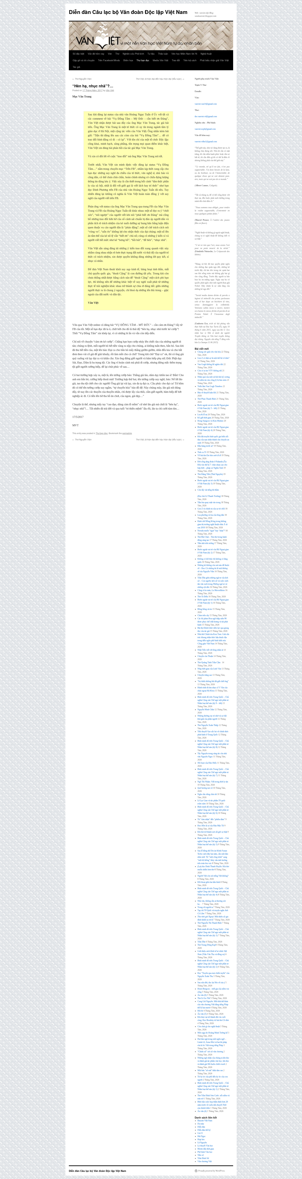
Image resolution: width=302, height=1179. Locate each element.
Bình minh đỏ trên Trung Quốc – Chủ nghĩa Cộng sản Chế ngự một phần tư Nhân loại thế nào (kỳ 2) (213, 963)
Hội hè (200, 1011)
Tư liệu (151, 53)
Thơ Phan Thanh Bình (206, 399)
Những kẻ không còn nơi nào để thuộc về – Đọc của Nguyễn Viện (213, 568)
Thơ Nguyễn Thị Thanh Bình (209, 923)
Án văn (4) (202, 1111)
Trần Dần (201, 942)
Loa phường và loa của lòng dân (210, 515)
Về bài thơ (209, 455)
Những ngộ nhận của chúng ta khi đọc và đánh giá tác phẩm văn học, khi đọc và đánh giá (213, 1061)
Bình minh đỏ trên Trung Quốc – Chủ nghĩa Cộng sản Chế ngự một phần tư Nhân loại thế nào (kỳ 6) (213, 810)
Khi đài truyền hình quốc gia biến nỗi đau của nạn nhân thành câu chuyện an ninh (213, 439)
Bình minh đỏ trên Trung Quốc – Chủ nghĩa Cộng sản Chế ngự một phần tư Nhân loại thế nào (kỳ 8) (213, 744)
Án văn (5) (202, 1014)
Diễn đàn (201, 1127)
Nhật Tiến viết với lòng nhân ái (210, 650)
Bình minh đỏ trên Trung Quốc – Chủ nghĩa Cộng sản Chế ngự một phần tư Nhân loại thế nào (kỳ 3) (213, 932)
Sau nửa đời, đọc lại (211, 982)
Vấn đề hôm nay (96, 53)
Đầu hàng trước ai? (205, 446)
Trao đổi (176, 60)
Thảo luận (163, 53)
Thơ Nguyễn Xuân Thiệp (207, 725)
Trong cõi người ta (205, 907)
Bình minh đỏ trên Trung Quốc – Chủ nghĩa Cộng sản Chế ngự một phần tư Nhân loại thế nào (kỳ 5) (213, 841)
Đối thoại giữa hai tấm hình (208, 882)
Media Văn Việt (160, 60)
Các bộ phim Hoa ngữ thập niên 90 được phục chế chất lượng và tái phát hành (212, 621)
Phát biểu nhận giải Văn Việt (214, 60)
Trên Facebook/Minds (109, 60)
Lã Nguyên (202, 1142)
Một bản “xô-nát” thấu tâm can (210, 1070)
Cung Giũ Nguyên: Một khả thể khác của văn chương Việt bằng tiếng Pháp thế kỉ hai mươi (212, 1004)
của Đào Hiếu (207, 763)
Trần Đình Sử (203, 1158)
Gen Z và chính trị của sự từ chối (211, 508)
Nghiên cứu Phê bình (133, 53)
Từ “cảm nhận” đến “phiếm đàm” (211, 819)
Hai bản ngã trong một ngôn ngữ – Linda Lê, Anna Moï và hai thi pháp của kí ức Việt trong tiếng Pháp (212, 1042)
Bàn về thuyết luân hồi (206, 392)
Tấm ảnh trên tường (205, 543)
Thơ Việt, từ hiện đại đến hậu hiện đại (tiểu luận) (160, 78)
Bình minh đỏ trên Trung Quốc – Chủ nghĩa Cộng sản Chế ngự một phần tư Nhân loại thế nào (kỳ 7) (213, 772)
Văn (110, 53)
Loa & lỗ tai (202, 414)
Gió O (200, 1133)
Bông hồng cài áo (204, 609)
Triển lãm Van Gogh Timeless (209, 386)
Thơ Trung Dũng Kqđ (206, 945)
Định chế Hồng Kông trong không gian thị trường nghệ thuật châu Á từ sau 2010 (212, 524)
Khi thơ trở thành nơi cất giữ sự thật (212, 832)
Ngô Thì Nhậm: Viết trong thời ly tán (212, 781)
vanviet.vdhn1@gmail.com (206, 141)
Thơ (117, 53)
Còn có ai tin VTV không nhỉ (209, 370)
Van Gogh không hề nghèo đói (210, 364)
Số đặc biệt (78, 53)
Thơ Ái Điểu (202, 596)
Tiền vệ (200, 1155)
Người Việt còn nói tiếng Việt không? (212, 876)
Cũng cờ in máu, (211, 590)
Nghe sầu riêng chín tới (207, 794)
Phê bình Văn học (204, 1152)
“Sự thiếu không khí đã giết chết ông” (213, 681)
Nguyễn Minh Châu (205, 709)
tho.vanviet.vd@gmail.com (206, 116)
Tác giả (76, 67)
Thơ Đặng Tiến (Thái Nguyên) (210, 474)
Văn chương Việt (204, 1161)
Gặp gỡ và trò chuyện (84, 60)
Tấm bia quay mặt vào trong (209, 502)
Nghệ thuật (206, 53)
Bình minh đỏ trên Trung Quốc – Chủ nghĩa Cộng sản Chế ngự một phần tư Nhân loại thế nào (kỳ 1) (213, 1086)
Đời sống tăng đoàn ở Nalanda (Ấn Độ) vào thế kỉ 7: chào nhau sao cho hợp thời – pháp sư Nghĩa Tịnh (212, 464)
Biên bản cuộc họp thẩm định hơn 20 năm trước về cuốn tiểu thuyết (212, 1105)
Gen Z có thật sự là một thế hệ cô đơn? (213, 358)
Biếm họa (128, 60)
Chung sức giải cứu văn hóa (209, 352)
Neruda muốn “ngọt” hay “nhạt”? (211, 530)
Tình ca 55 (201, 452)
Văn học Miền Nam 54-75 (184, 53)
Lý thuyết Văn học (205, 1145)
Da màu (200, 1124)
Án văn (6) (202, 995)
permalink (127, 433)
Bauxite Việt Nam (204, 1120)
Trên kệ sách (189, 60)
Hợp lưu (200, 1139)
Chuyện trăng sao (204, 675)
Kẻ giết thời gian (204, 417)
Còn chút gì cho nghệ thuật (208, 1026)
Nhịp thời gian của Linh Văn (209, 669)
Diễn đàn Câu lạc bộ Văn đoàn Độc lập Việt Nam (128, 12)
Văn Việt (110, 90)
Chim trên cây (203, 615)
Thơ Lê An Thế (203, 998)
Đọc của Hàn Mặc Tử (210, 825)
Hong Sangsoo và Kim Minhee (210, 421)
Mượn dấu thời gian (205, 1149)
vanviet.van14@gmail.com (206, 104)
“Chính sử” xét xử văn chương (210, 1051)
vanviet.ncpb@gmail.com (205, 129)
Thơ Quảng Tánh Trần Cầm (209, 662)
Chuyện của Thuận (205, 656)
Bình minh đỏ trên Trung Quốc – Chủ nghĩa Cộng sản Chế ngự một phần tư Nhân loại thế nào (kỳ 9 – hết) (213, 700)
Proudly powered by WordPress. (211, 1171)
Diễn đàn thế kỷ (204, 1130)
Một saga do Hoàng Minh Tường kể (212, 1033)
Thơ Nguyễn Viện (82, 78)
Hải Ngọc (201, 1136)
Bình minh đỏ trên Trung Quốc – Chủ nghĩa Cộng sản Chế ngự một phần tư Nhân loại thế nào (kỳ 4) (213, 891)
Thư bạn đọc (142, 60)
